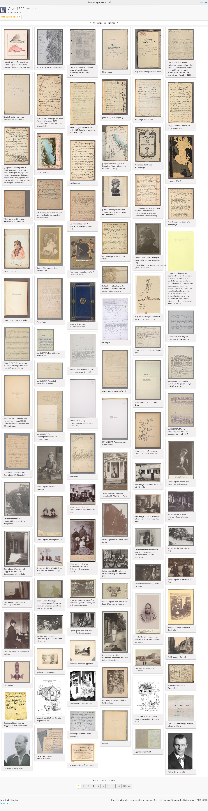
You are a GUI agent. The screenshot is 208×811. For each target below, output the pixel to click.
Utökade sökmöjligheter (104, 22)
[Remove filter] (20, 16)
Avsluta (203, 2)
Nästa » (126, 786)
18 (118, 786)
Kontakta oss (6, 803)
